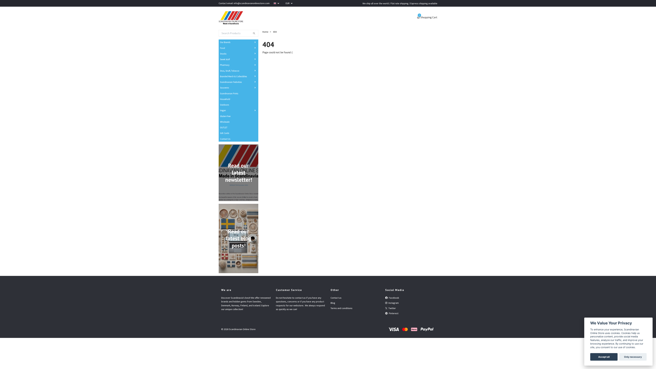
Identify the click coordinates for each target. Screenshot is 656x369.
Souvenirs (224, 87)
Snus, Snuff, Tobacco (229, 70)
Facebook (393, 297)
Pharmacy (224, 65)
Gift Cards (224, 133)
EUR (288, 3)
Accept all (604, 357)
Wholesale (224, 121)
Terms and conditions (341, 308)
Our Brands (225, 42)
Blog (333, 302)
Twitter (392, 308)
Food (222, 48)
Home (265, 31)
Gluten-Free (225, 116)
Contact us (336, 297)
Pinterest (393, 313)
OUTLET (223, 127)
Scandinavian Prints (229, 93)
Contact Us (225, 139)
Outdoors (224, 104)
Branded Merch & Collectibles (233, 76)
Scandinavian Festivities (231, 82)
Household (225, 99)
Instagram (393, 302)
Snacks (223, 53)
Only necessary (633, 357)
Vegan (223, 110)
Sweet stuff (225, 59)
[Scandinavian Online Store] (231, 17)
